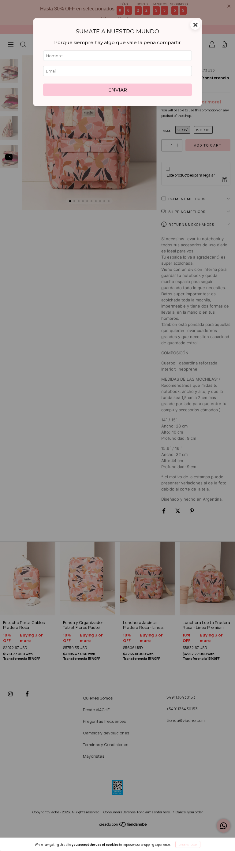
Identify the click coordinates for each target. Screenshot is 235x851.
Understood (188, 844)
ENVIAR (117, 90)
